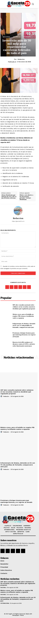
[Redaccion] (18, 210)
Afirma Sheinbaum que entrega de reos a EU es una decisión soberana (8, 196)
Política (26, 36)
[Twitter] (11, 287)
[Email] (25, 287)
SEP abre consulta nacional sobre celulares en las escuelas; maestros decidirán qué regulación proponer (24, 306)
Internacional (4, 603)
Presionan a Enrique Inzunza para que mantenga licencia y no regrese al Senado (24, 334)
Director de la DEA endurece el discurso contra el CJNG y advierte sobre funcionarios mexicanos (24, 344)
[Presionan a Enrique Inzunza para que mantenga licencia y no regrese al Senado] (5, 334)
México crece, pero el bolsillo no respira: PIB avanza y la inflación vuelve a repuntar (23, 316)
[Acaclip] (23, 551)
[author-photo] (1, 396)
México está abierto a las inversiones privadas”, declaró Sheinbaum (26, 197)
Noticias (17, 36)
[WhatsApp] (20, 287)
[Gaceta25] (18, 4)
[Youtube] (18, 551)
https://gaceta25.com (18, 221)
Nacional (6, 36)
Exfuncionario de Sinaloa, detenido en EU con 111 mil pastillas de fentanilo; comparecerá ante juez (24, 325)
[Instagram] (8, 551)
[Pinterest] (16, 287)
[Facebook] (7, 287)
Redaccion (21, 59)
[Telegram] (29, 287)
